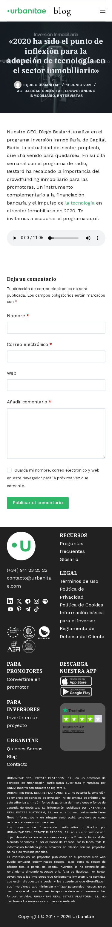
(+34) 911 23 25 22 (27, 570)
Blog (12, 756)
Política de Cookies (81, 605)
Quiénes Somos (24, 748)
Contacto (17, 764)
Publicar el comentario (38, 502)
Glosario (69, 559)
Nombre (18, 315)
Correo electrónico (29, 344)
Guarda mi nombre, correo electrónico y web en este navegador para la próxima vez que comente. (53, 478)
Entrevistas (70, 96)
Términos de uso (79, 581)
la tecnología (80, 203)
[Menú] (102, 10)
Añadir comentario (29, 402)
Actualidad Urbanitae (40, 91)
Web (11, 373)
